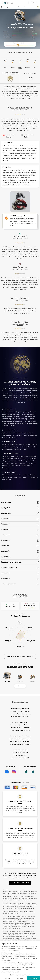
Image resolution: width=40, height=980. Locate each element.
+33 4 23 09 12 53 (20, 883)
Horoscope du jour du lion (20, 722)
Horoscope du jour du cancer (20, 716)
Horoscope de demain (20, 749)
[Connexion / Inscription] (37, 2)
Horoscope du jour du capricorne (19, 738)
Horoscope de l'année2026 (20, 758)
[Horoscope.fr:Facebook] (7, 771)
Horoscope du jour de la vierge (20, 725)
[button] (32, 2)
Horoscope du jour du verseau (20, 741)
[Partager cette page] (38, 6)
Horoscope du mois (20, 755)
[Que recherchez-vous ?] (28, 2)
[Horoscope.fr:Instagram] (14, 771)
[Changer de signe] (20, 15)
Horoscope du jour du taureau (20, 711)
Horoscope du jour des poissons (20, 744)
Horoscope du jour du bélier (20, 708)
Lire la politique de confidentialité (10, 972)
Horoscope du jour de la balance (20, 727)
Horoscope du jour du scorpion (20, 730)
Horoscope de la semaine (20, 752)
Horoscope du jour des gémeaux (20, 714)
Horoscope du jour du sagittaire (20, 736)
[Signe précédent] (18, 686)
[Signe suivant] (22, 686)
